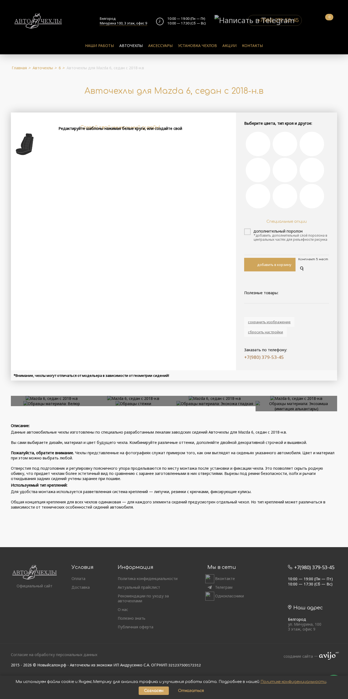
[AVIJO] (327, 656)
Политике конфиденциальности (293, 682)
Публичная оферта (135, 627)
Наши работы (99, 45)
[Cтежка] (258, 196)
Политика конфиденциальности (148, 578)
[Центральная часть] (258, 144)
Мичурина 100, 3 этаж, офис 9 (123, 23)
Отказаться (191, 691)
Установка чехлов (197, 45)
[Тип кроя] (258, 170)
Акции (229, 45)
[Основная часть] (312, 144)
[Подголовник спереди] (285, 170)
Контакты (252, 45)
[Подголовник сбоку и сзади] (312, 170)
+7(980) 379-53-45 (264, 357)
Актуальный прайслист (139, 587)
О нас (123, 609)
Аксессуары (160, 45)
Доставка (81, 587)
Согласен (153, 691)
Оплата (78, 578)
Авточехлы (131, 45)
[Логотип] (285, 196)
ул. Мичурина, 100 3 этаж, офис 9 (304, 627)
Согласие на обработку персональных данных (54, 654)
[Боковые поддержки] (285, 144)
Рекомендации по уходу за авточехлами (143, 598)
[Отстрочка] (312, 196)
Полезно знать (131, 618)
